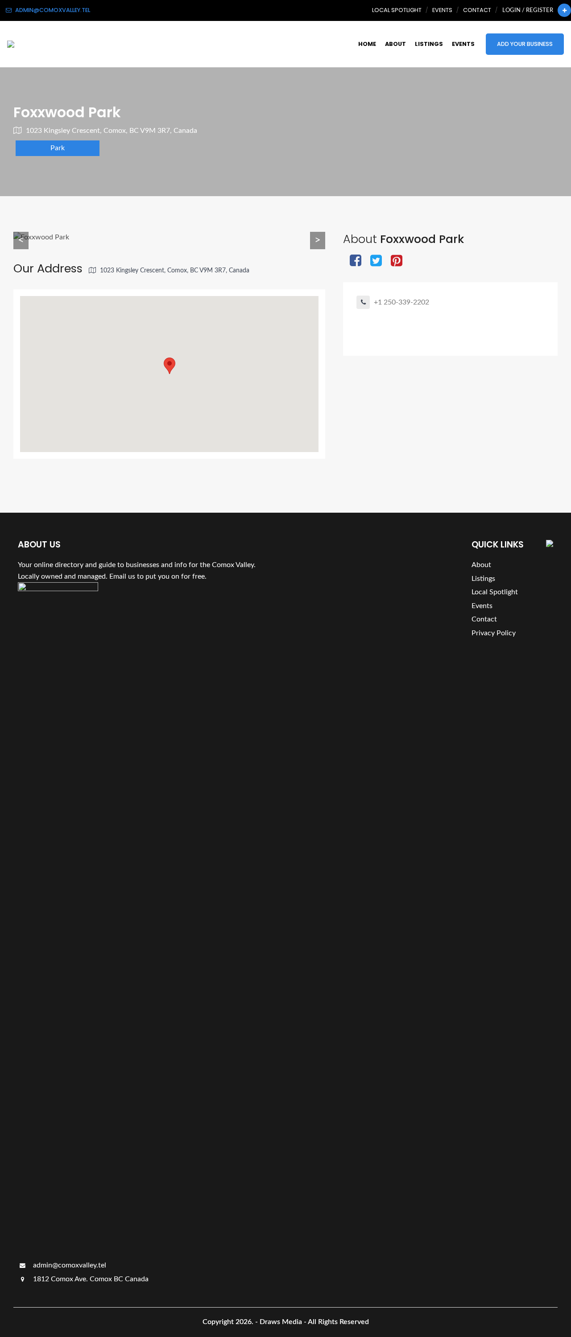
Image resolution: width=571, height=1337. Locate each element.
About (395, 44)
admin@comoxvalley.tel (68, 1265)
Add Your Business (525, 44)
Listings (429, 44)
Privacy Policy (494, 633)
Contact (477, 10)
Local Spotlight (397, 10)
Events (442, 10)
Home (367, 44)
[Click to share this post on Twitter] (376, 261)
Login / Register (527, 10)
